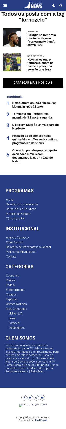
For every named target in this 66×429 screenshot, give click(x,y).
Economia (12, 275)
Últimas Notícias (16, 304)
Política (11, 280)
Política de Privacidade (21, 251)
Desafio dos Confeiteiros (22, 204)
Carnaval (14, 323)
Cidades (11, 294)
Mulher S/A (15, 313)
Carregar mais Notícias (33, 82)
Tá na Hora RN (15, 218)
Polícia (10, 285)
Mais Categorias (16, 308)
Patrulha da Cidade (18, 214)
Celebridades (16, 327)
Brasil (11, 318)
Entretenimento (15, 289)
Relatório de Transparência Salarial (28, 247)
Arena (10, 199)
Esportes (12, 299)
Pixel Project (41, 420)
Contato (11, 256)
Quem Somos (15, 242)
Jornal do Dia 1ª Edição (21, 209)
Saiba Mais (37, 371)
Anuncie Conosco (17, 237)
